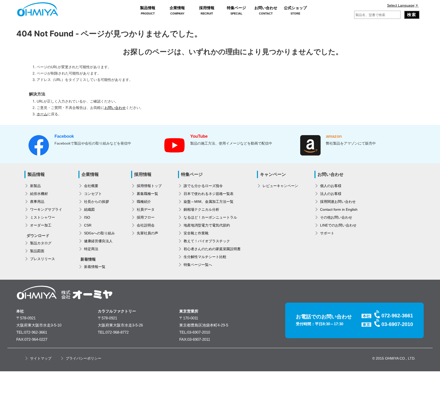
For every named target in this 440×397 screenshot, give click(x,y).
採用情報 (206, 10)
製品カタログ (40, 243)
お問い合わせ (265, 10)
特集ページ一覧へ (198, 265)
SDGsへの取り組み (99, 233)
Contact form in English (339, 209)
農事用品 (37, 202)
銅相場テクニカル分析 (201, 209)
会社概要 (91, 186)
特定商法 (91, 249)
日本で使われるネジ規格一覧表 (208, 194)
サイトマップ (40, 358)
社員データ (146, 209)
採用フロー (146, 217)
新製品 (35, 186)
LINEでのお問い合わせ (338, 225)
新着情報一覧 (94, 267)
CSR (87, 225)
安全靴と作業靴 (196, 233)
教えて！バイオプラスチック (207, 241)
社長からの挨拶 (96, 202)
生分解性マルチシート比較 (205, 257)
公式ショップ (295, 10)
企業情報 (177, 10)
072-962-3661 (397, 315)
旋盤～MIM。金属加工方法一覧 (208, 202)
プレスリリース (42, 259)
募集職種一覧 (147, 194)
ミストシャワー (42, 217)
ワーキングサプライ (46, 209)
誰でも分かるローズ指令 (203, 186)
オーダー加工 (40, 225)
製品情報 (147, 10)
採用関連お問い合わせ (338, 202)
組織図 (89, 209)
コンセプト (93, 194)
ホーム (42, 114)
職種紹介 (144, 202)
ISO (87, 217)
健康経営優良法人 (98, 241)
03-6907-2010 (397, 324)
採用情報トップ (149, 186)
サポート (327, 233)
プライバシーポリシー (83, 358)
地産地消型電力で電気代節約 (207, 225)
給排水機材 (39, 194)
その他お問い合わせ (336, 217)
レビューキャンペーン (280, 186)
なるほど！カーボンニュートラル (210, 217)
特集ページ (236, 10)
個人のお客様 (330, 186)
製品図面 (37, 251)
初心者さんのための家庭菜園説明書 (212, 249)
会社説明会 (146, 225)
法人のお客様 (330, 194)
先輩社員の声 (147, 233)
